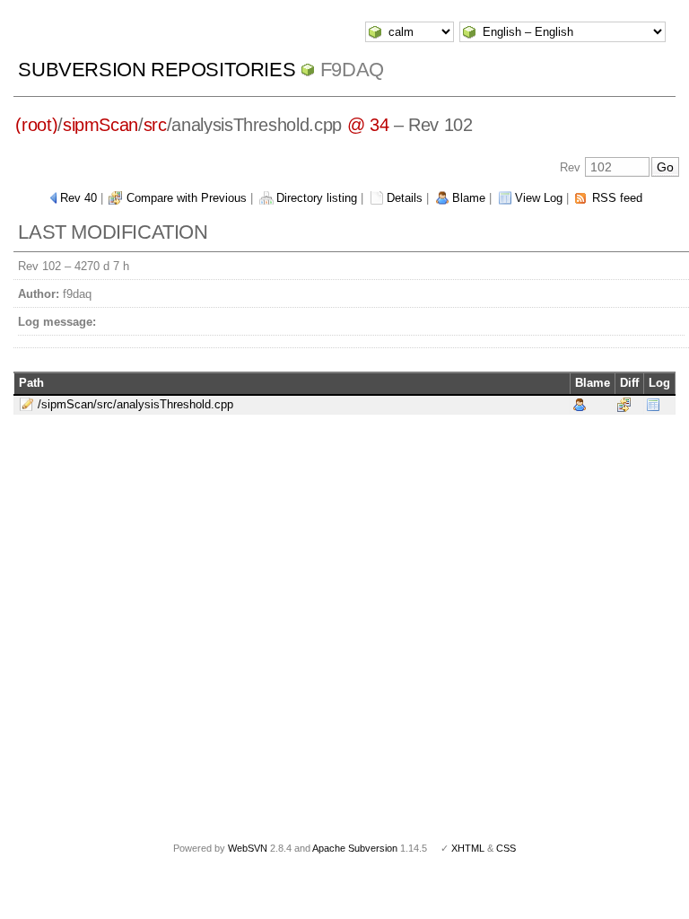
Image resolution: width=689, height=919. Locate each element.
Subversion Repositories (156, 69)
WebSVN (247, 848)
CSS (506, 848)
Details (405, 198)
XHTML (467, 848)
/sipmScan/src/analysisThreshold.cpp (135, 404)
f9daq (352, 69)
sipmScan (100, 125)
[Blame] (579, 403)
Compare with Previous (186, 198)
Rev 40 (78, 198)
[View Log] (653, 403)
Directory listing (316, 198)
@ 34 (368, 125)
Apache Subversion (354, 848)
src (155, 125)
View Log (539, 198)
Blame (468, 198)
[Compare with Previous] (624, 403)
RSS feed (617, 198)
